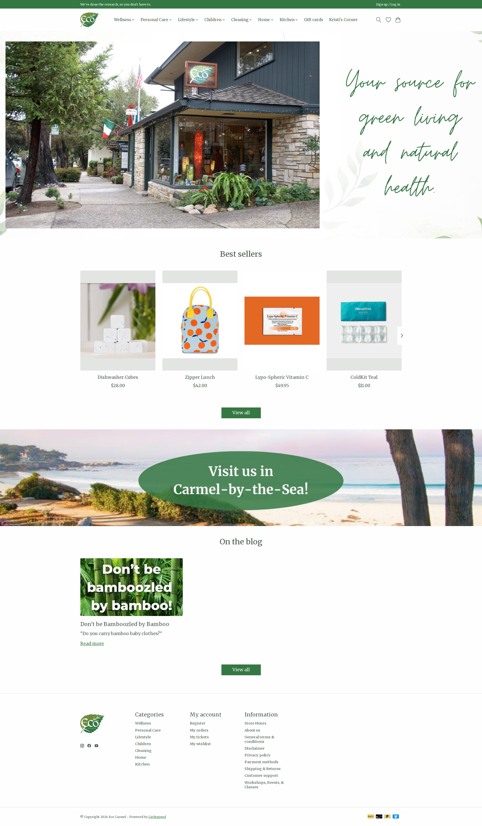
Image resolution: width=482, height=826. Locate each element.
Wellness (143, 723)
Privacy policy (258, 755)
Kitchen (142, 764)
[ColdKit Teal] (364, 321)
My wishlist (200, 744)
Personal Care (148, 730)
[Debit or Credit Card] (379, 816)
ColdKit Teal (364, 377)
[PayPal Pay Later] (387, 816)
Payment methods (261, 762)
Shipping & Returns (263, 768)
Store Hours (255, 723)
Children (143, 744)
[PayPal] (371, 816)
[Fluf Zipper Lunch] (199, 321)
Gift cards (313, 19)
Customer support (261, 775)
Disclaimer (255, 748)
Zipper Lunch (200, 377)
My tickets (199, 737)
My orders (199, 730)
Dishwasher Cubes (118, 377)
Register (197, 723)
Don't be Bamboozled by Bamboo (124, 624)
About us (252, 730)
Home (140, 757)
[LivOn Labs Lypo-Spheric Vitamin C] (282, 321)
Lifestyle (143, 737)
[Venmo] (396, 816)
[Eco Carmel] (89, 19)
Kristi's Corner (343, 19)
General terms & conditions (259, 739)
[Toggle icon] (378, 19)
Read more (92, 643)
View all (241, 413)
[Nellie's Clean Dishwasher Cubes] (117, 321)
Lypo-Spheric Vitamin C (282, 377)
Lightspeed (157, 817)
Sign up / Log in (388, 4)
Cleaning (143, 750)
